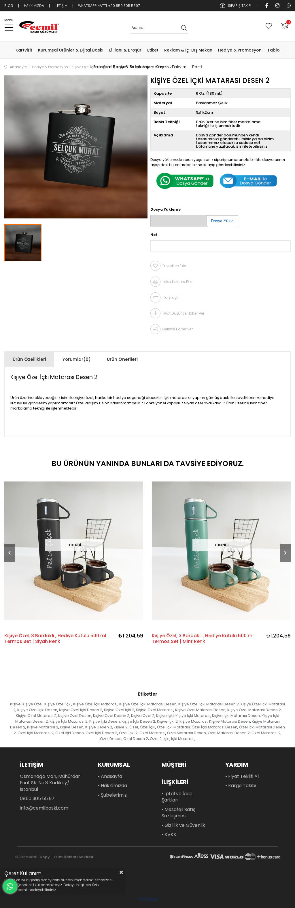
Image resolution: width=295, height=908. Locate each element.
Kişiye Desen (72, 727)
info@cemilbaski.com (44, 808)
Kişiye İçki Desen (104, 721)
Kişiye (15, 704)
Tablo (273, 50)
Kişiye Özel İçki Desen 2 (80, 710)
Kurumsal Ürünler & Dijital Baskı (70, 50)
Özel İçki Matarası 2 (36, 733)
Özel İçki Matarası (173, 727)
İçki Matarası (182, 738)
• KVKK (169, 834)
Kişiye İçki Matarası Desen (236, 715)
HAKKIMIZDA (34, 5)
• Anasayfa (110, 776)
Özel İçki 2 (128, 733)
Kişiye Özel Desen (74, 715)
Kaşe (161, 67)
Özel (133, 727)
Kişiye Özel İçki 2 (119, 710)
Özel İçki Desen (69, 733)
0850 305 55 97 (37, 798)
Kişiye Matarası (193, 721)
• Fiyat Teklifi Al (242, 776)
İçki (166, 738)
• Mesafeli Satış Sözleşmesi (178, 812)
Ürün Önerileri (122, 359)
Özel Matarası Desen (186, 733)
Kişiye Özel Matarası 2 (36, 715)
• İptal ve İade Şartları (177, 797)
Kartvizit (24, 50)
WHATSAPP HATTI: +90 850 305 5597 (109, 5)
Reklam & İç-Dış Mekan (188, 50)
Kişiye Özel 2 (142, 715)
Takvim (178, 67)
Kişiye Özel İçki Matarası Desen (148, 704)
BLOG (8, 5)
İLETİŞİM (61, 5)
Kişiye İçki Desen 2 (138, 721)
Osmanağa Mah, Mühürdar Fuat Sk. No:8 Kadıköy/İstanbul (50, 783)
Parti (197, 67)
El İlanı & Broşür (125, 50)
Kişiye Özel (32, 704)
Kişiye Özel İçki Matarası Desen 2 (208, 704)
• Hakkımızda (112, 786)
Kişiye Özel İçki (57, 704)
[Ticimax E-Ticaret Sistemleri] (147, 900)
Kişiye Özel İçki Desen (37, 710)
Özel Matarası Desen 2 (229, 733)
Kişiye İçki (165, 715)
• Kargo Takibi (240, 786)
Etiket (152, 50)
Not (154, 234)
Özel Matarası (152, 733)
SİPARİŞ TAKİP (239, 5)
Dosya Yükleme (165, 209)
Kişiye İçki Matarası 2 (69, 721)
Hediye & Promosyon (240, 50)
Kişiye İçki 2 (167, 721)
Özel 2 (156, 738)
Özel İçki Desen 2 (101, 733)
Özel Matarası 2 (266, 733)
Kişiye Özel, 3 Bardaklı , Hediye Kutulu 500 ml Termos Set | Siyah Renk (55, 638)
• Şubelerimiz (112, 795)
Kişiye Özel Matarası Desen (200, 710)
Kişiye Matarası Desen (229, 721)
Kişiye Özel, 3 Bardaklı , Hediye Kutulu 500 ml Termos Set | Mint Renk (203, 638)
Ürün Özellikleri (29, 359)
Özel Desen (111, 738)
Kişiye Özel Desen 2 (111, 715)
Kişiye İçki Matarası (192, 715)
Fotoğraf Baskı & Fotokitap (121, 67)
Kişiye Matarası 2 (42, 727)
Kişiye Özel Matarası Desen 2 (254, 710)
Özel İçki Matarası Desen (214, 727)
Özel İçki (147, 727)
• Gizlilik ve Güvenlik (183, 825)
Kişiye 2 (121, 727)
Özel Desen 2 (135, 738)
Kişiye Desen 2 (98, 727)
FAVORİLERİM (270, 25)
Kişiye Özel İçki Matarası (95, 704)
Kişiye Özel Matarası (154, 710)
